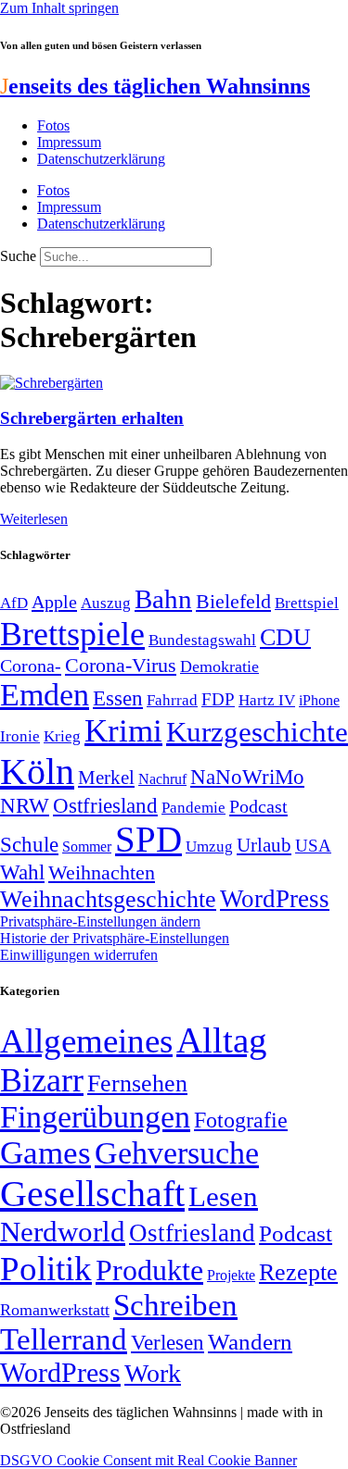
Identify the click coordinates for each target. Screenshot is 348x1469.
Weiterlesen (34, 519)
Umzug (209, 846)
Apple (54, 601)
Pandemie (193, 807)
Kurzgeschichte (257, 732)
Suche (18, 256)
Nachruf (162, 779)
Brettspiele (72, 634)
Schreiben (175, 1305)
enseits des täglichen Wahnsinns (155, 86)
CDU (285, 637)
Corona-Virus (120, 665)
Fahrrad (172, 700)
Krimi (123, 731)
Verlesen (167, 1342)
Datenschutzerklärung (101, 159)
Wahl (22, 872)
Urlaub (264, 845)
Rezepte (298, 1272)
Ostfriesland (105, 805)
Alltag (221, 1040)
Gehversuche (177, 1153)
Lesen (223, 1196)
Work (152, 1373)
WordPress (274, 899)
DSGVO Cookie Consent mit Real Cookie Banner (148, 1460)
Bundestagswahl (202, 640)
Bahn (163, 599)
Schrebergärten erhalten (92, 418)
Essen (118, 698)
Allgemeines (86, 1041)
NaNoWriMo (247, 777)
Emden (44, 695)
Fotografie (241, 1120)
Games (45, 1153)
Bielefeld (233, 601)
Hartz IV (266, 700)
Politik (46, 1269)
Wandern (250, 1341)
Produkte (149, 1270)
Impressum (69, 142)
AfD (14, 603)
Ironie (20, 736)
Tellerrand (63, 1339)
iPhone (319, 700)
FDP (218, 699)
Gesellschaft (92, 1193)
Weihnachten (101, 872)
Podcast (258, 806)
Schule (29, 844)
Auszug (106, 602)
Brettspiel (307, 603)
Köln (37, 771)
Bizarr (42, 1080)
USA (313, 845)
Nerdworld (62, 1231)
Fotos (53, 125)
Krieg (62, 736)
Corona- (30, 665)
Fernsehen (137, 1083)
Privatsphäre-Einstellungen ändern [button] (100, 921)
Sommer (86, 846)
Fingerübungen (95, 1117)
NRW (24, 805)
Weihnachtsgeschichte (108, 899)
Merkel (106, 777)
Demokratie (219, 666)
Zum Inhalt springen (59, 8)
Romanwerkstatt (55, 1310)
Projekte (231, 1275)
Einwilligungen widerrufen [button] (79, 955)
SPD (148, 839)
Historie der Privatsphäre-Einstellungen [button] (114, 938)
